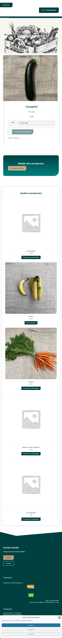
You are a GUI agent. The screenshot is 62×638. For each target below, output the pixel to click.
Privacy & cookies (8, 581)
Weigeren (31, 629)
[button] (59, 617)
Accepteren (31, 625)
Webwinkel (31, 35)
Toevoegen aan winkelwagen (23, 131)
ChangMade (40, 602)
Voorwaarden (18, 581)
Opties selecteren (31, 322)
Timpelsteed (7, 1)
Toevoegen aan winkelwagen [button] (31, 257)
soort (12, 122)
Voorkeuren (31, 634)
